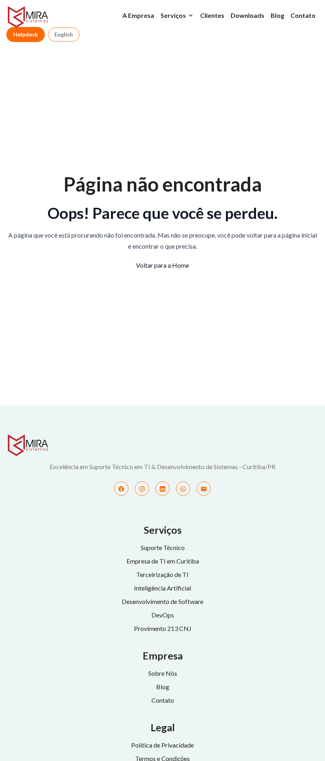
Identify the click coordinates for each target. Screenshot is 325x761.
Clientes (212, 15)
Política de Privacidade (162, 745)
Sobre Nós (162, 673)
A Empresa (138, 15)
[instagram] (142, 488)
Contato (303, 15)
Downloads (247, 15)
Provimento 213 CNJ (162, 628)
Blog (277, 15)
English (63, 34)
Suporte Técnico (163, 547)
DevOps (162, 615)
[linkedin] (162, 488)
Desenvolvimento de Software (162, 601)
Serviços (173, 15)
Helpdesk (25, 34)
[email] (204, 488)
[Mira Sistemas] (162, 445)
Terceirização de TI (162, 574)
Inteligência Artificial (162, 588)
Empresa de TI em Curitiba (162, 561)
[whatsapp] (183, 488)
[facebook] (121, 488)
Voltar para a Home (162, 265)
